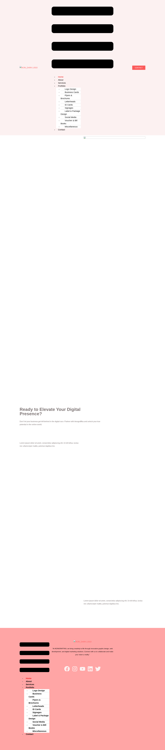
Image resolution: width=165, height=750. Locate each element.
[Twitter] (98, 669)
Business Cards (72, 92)
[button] (82, 38)
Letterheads (70, 101)
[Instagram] (75, 669)
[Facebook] (67, 669)
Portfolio (61, 86)
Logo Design (70, 89)
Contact (61, 130)
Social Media (70, 117)
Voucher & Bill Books (69, 122)
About (60, 80)
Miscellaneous (71, 127)
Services (62, 83)
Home (60, 77)
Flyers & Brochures (66, 97)
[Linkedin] (90, 669)
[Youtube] (82, 669)
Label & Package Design (70, 112)
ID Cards (69, 105)
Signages (69, 108)
